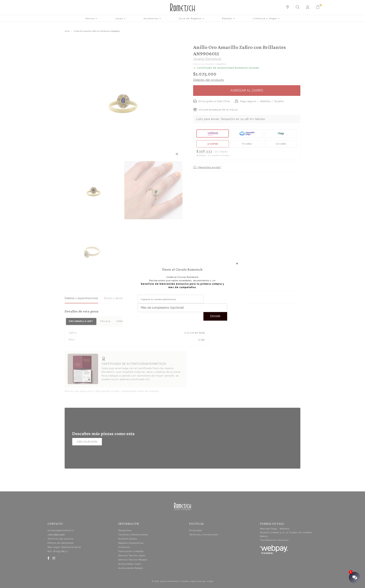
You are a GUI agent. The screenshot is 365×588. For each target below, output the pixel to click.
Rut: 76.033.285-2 (58, 551)
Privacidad (195, 530)
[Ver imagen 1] (94, 190)
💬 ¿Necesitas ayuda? (207, 167)
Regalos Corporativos (131, 543)
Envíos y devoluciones (118, 298)
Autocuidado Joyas (129, 564)
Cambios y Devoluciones (133, 534)
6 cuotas (247, 143)
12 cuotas (281, 143)
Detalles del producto (208, 79)
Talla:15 (105, 321)
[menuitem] (91, 18)
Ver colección (87, 441)
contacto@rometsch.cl (61, 530)
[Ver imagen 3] (94, 250)
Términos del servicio (60, 538)
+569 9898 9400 (56, 534)
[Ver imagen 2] (153, 190)
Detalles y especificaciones (81, 298)
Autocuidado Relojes (130, 568)
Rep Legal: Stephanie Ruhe (64, 547)
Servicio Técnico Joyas (131, 555)
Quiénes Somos (127, 538)
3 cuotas (212, 143)
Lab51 (210, 581)
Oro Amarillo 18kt (81, 321)
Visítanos (124, 547)
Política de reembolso (61, 543)
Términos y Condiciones (203, 534)
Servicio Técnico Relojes (132, 559)
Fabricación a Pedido (131, 551)
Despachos (125, 530)
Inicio (67, 31)
